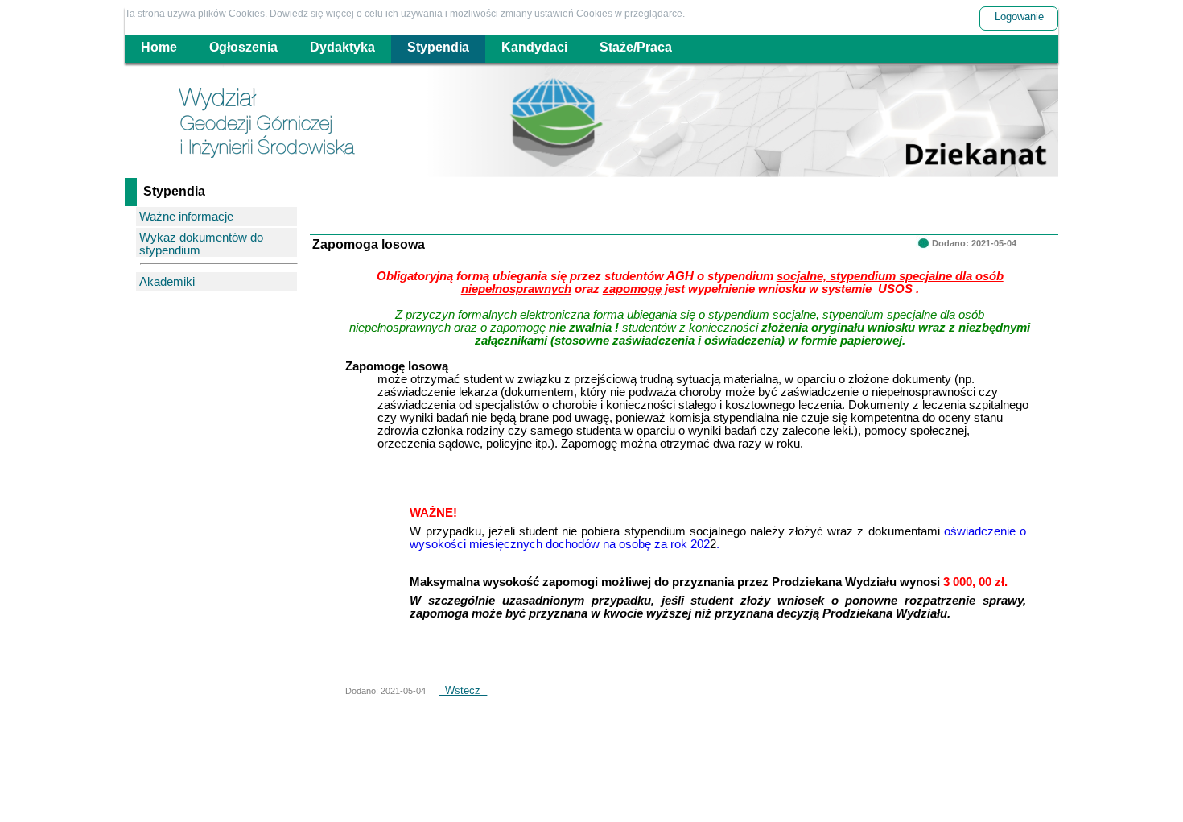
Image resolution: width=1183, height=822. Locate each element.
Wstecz (463, 690)
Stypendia (438, 47)
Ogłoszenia (243, 47)
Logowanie (1019, 16)
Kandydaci (534, 47)
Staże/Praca (636, 47)
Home (159, 47)
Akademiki (167, 281)
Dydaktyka (342, 47)
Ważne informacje (186, 216)
